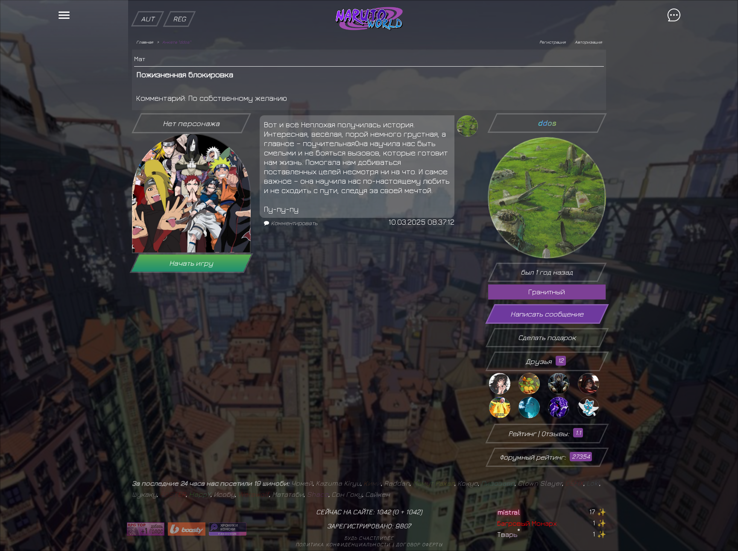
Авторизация (588, 41)
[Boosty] (186, 529)
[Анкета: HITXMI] (532, 407)
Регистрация (552, 41)
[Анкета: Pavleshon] (561, 384)
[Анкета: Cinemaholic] (502, 407)
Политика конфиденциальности (343, 544)
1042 (413, 511)
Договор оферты (419, 544)
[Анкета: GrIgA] (532, 384)
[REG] (179, 4)
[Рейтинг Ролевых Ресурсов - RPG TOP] (145, 529)
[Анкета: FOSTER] (561, 407)
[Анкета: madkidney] (502, 384)
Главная (144, 41)
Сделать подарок (547, 337)
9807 (403, 526)
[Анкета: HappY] (591, 407)
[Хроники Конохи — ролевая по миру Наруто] (227, 529)
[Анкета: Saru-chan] (591, 384)
